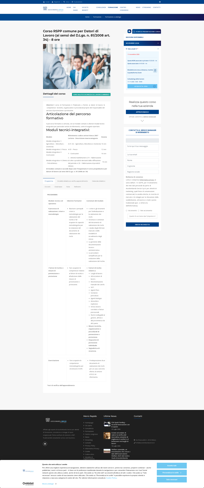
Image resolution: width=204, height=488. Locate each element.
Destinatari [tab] (58, 187)
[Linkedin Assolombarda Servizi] (159, 2)
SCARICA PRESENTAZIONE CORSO (148, 32)
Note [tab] (68, 187)
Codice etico (89, 454)
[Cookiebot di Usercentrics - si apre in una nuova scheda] (28, 483)
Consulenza (101, 7)
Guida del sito (77, 2)
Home (69, 7)
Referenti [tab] (77, 187)
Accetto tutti (171, 465)
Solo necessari (171, 479)
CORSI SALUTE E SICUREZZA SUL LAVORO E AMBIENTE (91, 94)
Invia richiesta (142, 224)
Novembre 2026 (132, 43)
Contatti (156, 7)
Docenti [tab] (47, 187)
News (138, 7)
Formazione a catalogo (113, 17)
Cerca (67, 2)
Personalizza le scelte (171, 472)
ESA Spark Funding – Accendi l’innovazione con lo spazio (120, 424)
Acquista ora (141, 86)
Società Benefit (85, 9)
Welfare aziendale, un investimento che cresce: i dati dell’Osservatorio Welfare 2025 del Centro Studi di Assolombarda (120, 453)
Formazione (113, 7)
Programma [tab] (49, 181)
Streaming (146, 7)
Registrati (56, 2)
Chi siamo (75, 9)
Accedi (47, 2)
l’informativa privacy (147, 180)
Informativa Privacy (92, 448)
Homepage (89, 423)
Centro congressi (124, 9)
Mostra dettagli (48, 484)
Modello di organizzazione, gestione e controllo (90, 458)
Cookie (87, 451)
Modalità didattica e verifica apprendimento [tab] (72, 181)
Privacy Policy (90, 446)
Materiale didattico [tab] (98, 181)
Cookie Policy (111, 478)
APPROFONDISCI (142, 112)
